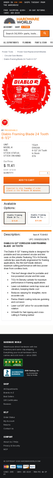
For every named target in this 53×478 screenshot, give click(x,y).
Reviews (7, 404)
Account (8, 27)
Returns (7, 425)
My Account (9, 421)
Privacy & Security (12, 445)
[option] (15, 218)
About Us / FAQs (11, 442)
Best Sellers (9, 396)
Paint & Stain (41, 42)
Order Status (9, 417)
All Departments (11, 42)
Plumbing (27, 42)
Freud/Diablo (11, 130)
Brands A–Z (9, 392)
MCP (6, 449)
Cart (22, 27)
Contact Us (9, 428)
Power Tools (7, 52)
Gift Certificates (11, 400)
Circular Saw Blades (14, 55)
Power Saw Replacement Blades (31, 52)
